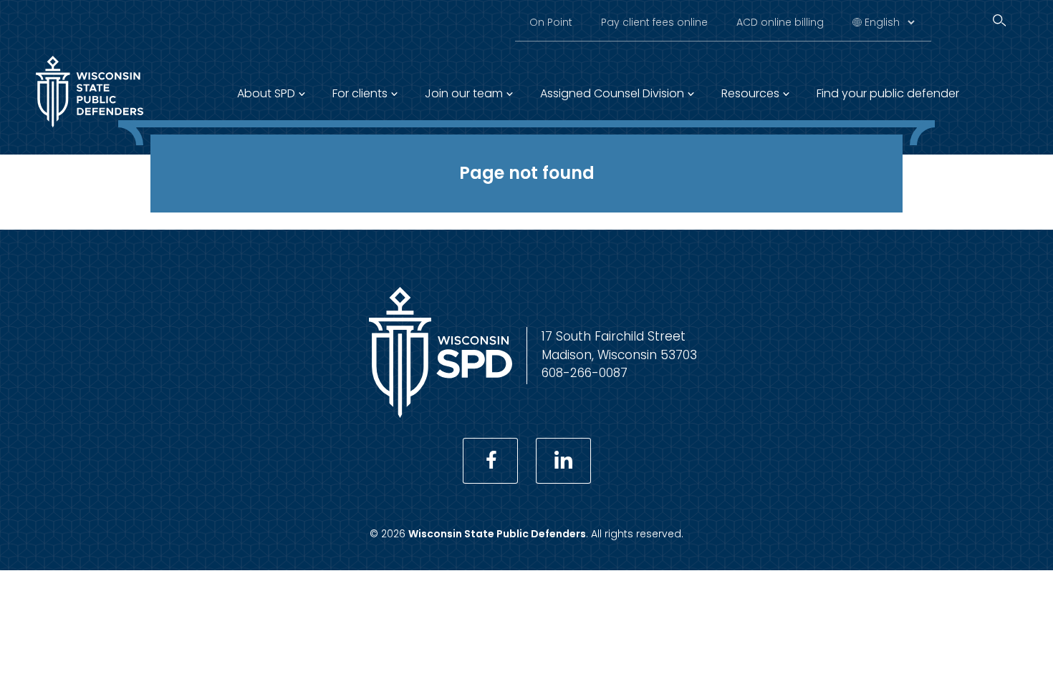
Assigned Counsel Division (612, 93)
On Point (550, 22)
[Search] (999, 20)
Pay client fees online (654, 22)
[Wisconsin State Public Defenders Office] (89, 130)
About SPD (266, 93)
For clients (360, 93)
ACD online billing (780, 22)
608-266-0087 (585, 372)
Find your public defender (888, 93)
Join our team (464, 93)
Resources (750, 93)
